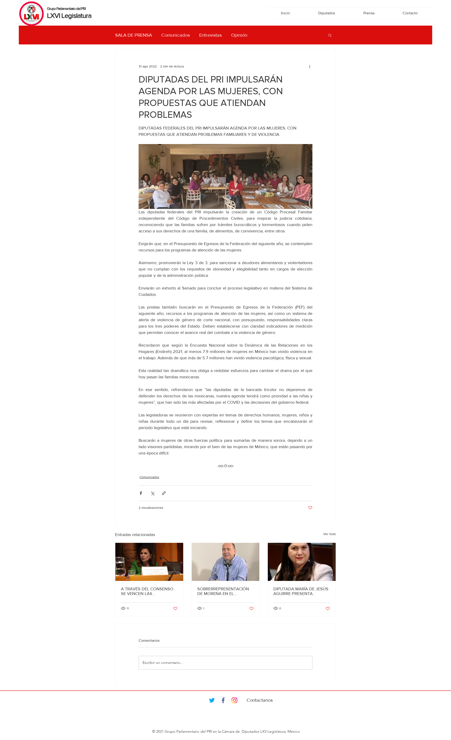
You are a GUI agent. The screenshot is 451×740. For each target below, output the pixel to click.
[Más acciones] (309, 66)
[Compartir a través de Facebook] (141, 493)
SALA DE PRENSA (133, 35)
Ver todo (329, 534)
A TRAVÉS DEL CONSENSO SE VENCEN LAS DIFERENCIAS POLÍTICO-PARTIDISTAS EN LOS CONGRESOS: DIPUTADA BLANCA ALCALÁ (147, 591)
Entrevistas (210, 35)
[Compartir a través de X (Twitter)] (152, 493)
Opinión (239, 35)
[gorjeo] (212, 700)
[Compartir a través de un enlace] (164, 493)
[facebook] (223, 700)
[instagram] (234, 700)
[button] (330, 35)
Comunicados (175, 35)
